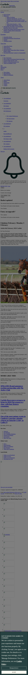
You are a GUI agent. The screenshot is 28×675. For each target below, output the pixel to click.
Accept (14, 672)
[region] (14, 653)
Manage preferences (14, 668)
